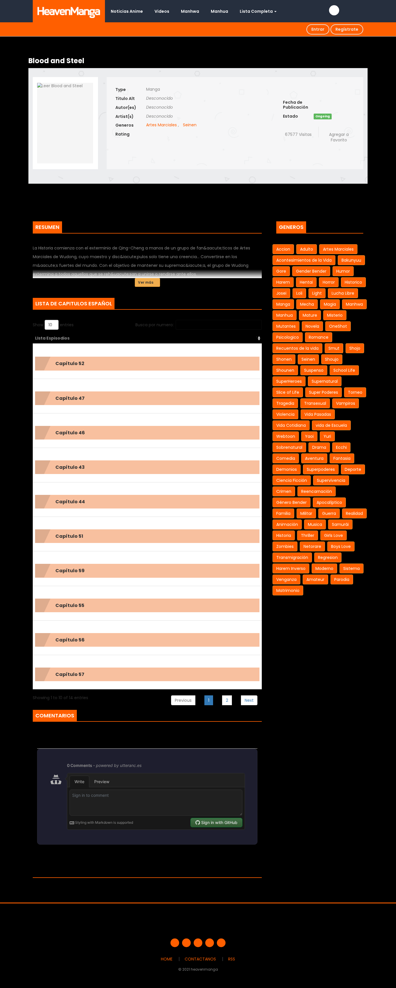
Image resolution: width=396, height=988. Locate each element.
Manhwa (190, 11)
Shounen (285, 370)
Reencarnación (316, 491)
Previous (183, 700)
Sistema (351, 568)
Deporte (353, 469)
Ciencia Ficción (291, 480)
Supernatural (325, 381)
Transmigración (292, 557)
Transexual (315, 403)
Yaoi (309, 436)
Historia (283, 535)
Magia (330, 304)
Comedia (285, 458)
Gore (281, 271)
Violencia (285, 414)
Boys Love (341, 546)
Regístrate (346, 29)
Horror (329, 282)
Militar (306, 513)
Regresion (328, 557)
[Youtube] (198, 942)
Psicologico (287, 337)
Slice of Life (287, 392)
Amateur (315, 579)
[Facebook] (174, 942)
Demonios (286, 469)
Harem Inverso (291, 568)
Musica (315, 524)
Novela (312, 326)
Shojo (354, 348)
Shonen (284, 359)
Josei (281, 293)
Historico (353, 282)
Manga (283, 304)
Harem (283, 282)
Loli (299, 293)
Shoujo (332, 359)
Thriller (307, 535)
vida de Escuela (331, 425)
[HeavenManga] (69, 11)
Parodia (341, 579)
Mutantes (286, 326)
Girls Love (333, 535)
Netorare (312, 546)
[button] (147, 363)
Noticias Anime (127, 11)
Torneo (355, 392)
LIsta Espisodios (52, 338)
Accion (283, 249)
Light (317, 293)
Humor (343, 271)
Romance (318, 337)
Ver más (146, 282)
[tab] (147, 363)
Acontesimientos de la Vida (304, 260)
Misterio (335, 315)
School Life (344, 370)
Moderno (324, 568)
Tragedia (285, 403)
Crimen (283, 491)
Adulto (306, 249)
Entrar (317, 29)
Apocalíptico (329, 502)
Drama (319, 447)
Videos (162, 11)
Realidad (354, 513)
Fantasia (341, 458)
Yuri (327, 436)
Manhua (219, 11)
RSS (231, 959)
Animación (287, 524)
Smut (333, 348)
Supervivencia (331, 480)
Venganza (286, 579)
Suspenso (314, 370)
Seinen (190, 125)
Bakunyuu (351, 260)
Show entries (53, 325)
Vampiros (345, 403)
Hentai (306, 282)
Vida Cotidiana (291, 425)
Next (249, 700)
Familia (283, 513)
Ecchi (341, 447)
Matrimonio (287, 590)
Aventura (314, 458)
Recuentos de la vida (297, 348)
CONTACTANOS (200, 959)
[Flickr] (209, 942)
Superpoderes (321, 469)
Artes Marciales (161, 125)
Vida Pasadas (317, 414)
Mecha (307, 304)
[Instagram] (221, 942)
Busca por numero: (154, 325)
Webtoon (285, 436)
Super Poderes (323, 392)
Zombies (285, 546)
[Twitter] (186, 942)
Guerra (329, 513)
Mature (310, 315)
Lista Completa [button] (257, 11)
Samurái (340, 524)
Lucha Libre (343, 293)
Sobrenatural (289, 447)
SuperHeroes (289, 381)
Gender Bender (311, 271)
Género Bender (291, 502)
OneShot (338, 326)
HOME (166, 959)
